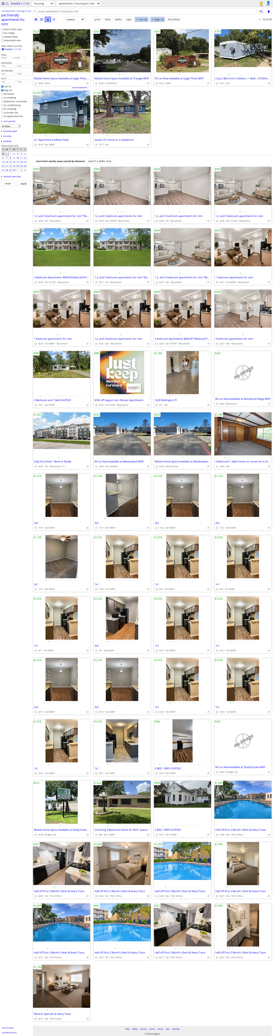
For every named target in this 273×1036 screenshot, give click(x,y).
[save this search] (269, 11)
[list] (36, 19)
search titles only (13, 29)
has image (9, 32)
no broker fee (11, 112)
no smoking (10, 97)
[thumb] (42, 19)
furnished (9, 93)
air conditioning (12, 105)
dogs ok (8, 90)
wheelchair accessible (15, 101)
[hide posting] (87, 83)
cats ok (7, 86)
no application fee (13, 116)
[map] (54, 19)
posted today (11, 36)
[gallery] (48, 19)
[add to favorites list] (36, 83)
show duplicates (12, 40)
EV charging (10, 108)
